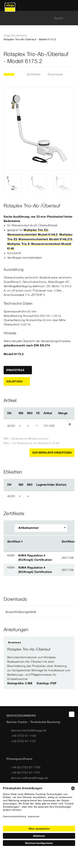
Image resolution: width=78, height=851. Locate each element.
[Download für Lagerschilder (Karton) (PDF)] (69, 484)
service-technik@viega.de (28, 730)
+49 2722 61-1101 (23, 741)
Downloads (55, 74)
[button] (39, 611)
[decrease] (60, 426)
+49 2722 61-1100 (23, 735)
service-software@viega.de (29, 778)
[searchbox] (36, 18)
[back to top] (71, 714)
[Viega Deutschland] (10, 5)
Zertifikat (13, 541)
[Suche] (72, 18)
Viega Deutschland (15, 35)
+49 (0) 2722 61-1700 (25, 767)
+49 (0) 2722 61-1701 (25, 772)
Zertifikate (33, 74)
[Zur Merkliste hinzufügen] (72, 58)
